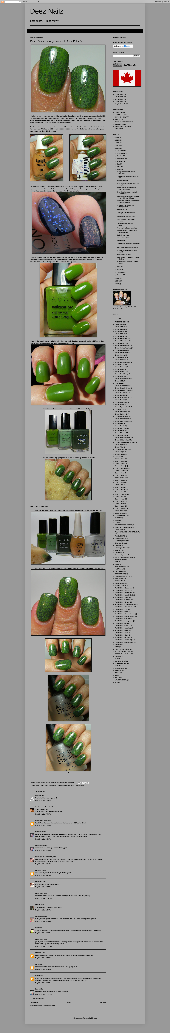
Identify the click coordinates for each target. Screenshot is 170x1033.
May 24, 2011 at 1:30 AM (43, 910)
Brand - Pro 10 (120, 426)
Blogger (93, 1018)
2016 (117, 137)
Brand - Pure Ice (120, 428)
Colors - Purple (120, 494)
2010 (117, 278)
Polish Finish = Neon (121, 630)
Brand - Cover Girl (121, 357)
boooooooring (119, 324)
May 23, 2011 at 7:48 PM (43, 825)
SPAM (117, 659)
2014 (117, 140)
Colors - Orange (120, 489)
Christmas (118, 456)
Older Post (102, 1002)
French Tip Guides (121, 541)
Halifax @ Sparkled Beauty (44, 857)
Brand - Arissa (120, 329)
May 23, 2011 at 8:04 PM (43, 850)
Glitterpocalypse (120, 543)
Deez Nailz (46, 11)
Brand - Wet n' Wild (121, 449)
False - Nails (119, 530)
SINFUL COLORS (120, 124)
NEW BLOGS (119, 578)
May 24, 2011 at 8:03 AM (43, 921)
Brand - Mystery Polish (122, 407)
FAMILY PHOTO (120, 536)
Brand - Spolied (120, 445)
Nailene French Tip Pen (122, 576)
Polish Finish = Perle (121, 633)
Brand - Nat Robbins (121, 416)
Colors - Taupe (120, 501)
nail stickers (119, 571)
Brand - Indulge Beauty (122, 379)
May (118, 169)
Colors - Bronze (120, 463)
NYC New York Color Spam (124, 122)
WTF (116, 682)
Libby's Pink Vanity (41, 820)
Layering (118, 552)
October (120, 156)
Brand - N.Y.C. (119, 409)
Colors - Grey (119, 480)
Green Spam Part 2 (121, 97)
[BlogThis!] (81, 783)
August (119, 161)
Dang (117, 520)
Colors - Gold (119, 475)
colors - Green (61, 785)
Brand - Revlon (120, 430)
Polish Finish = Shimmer (123, 640)
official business (120, 583)
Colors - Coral (119, 473)
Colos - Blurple (120, 513)
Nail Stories (39, 916)
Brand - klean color (121, 386)
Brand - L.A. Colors (121, 393)
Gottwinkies (39, 832)
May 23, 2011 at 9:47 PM (43, 887)
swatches (118, 670)
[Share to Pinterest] (87, 783)
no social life (119, 581)
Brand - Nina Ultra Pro (122, 421)
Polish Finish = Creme (122, 602)
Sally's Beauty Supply (122, 649)
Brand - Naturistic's (121, 419)
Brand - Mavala (120, 400)
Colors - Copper (120, 470)
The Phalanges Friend (42, 807)
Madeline (38, 795)
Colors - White (119, 506)
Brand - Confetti (120, 355)
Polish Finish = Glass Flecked (124, 616)
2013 (117, 143)
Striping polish (119, 668)
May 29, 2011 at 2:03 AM (43, 983)
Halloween (118, 545)
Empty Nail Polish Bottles (123, 527)
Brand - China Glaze (121, 341)
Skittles (117, 656)
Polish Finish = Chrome (122, 600)
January (120, 275)
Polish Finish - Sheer (121, 597)
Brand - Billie (119, 334)
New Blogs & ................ (124, 240)
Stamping (118, 666)
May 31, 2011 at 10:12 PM (43, 994)
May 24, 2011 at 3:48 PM (43, 958)
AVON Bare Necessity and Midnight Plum (125, 206)
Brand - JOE (119, 381)
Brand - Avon (40, 785)
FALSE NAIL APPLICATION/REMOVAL (127, 532)
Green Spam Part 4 (121, 101)
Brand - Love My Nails (122, 397)
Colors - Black (119, 459)
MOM (116, 562)
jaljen (37, 928)
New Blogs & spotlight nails (126, 216)
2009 (117, 281)
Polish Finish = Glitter (122, 618)
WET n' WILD (119, 129)
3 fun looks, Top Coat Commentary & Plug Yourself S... (128, 201)
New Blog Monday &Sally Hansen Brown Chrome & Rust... (128, 197)
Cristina (37, 904)
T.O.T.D (117, 673)
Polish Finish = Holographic (124, 621)
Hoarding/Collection (121, 548)
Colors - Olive (119, 487)
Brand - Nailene (120, 414)
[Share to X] (83, 783)
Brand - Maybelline (121, 402)
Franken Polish (120, 538)
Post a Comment (38, 998)
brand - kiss (119, 383)
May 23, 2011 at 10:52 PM (43, 898)
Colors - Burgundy (121, 468)
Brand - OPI (119, 423)
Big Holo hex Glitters (123, 235)
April (119, 267)
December (120, 150)
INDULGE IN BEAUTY (122, 117)
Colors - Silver (119, 499)
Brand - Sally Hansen (122, 438)
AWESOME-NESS (121, 322)
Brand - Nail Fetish (121, 411)
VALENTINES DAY (121, 680)
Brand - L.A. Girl (120, 395)
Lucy (37, 989)
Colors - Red (119, 496)
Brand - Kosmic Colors (122, 388)
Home (69, 1002)
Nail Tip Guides (120, 574)
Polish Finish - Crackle (122, 590)
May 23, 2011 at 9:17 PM (43, 875)
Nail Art (117, 564)
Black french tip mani (124, 254)
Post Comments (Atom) (47, 1006)
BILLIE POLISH (120, 112)
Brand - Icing (119, 376)
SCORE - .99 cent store (122, 651)
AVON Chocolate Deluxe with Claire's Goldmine (126, 188)
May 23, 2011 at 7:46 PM (43, 814)
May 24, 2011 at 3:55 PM (43, 969)
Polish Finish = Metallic (122, 628)
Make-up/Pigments (121, 555)
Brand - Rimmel (120, 433)
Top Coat (118, 677)
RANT (117, 647)
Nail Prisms (119, 569)
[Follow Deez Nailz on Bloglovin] (123, 47)
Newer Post (34, 1002)
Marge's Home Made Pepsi (124, 557)
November (120, 153)
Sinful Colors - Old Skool (123, 126)
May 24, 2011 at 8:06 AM (43, 933)
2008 (117, 284)
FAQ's (30, 31)
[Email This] (79, 783)
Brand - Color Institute (122, 345)
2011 (117, 148)
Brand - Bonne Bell (121, 338)
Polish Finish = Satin (121, 635)
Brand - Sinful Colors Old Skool (125, 442)
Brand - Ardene (120, 327)
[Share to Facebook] (85, 783)
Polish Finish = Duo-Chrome (124, 607)
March (119, 269)
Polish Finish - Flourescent (123, 592)
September (121, 158)
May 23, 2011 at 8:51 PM (43, 864)
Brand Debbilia (120, 454)
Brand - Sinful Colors (122, 440)
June (119, 167)
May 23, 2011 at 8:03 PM (43, 839)
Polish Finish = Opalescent (123, 588)
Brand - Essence (120, 367)
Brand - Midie (119, 404)
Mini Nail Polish (120, 559)
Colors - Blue (119, 461)
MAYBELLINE (119, 119)
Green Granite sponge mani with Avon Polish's (127, 192)
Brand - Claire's (120, 343)
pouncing (118, 644)
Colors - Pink (119, 492)
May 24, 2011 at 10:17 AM (43, 946)
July (118, 164)
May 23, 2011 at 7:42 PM (43, 800)
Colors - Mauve (120, 482)
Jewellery (118, 550)
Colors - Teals (119, 503)
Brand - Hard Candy (121, 374)
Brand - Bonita (120, 336)
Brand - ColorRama (50, 785)
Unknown (38, 870)
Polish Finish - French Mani (124, 595)
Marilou (37, 975)
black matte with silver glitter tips (128, 247)
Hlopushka (38, 881)
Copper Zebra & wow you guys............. (125, 224)
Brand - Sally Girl (120, 435)
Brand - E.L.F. (119, 364)
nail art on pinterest (119, 37)
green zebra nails (122, 180)
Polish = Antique (120, 585)
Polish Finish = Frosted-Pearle (125, 614)
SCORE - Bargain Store (122, 654)
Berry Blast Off (122, 209)
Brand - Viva (119, 447)
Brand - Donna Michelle (122, 362)
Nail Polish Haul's (121, 567)
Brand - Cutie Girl (120, 360)
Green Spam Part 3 (121, 99)
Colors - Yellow (120, 508)
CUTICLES (118, 518)
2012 (117, 145)
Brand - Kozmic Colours (123, 390)
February (120, 272)
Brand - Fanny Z (120, 371)
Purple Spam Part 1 (121, 104)
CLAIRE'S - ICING (121, 114)
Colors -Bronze (120, 511)
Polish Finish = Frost (121, 611)
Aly (36, 964)
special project (120, 661)
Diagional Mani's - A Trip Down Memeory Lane (127, 231)
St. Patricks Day (120, 663)
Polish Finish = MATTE (122, 626)
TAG (116, 675)
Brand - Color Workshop (123, 348)
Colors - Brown (120, 466)
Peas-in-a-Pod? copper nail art (127, 228)
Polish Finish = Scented (122, 637)
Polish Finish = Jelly (121, 623)
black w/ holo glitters (123, 238)
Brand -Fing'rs (119, 452)
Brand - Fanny (119, 369)
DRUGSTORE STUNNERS (123, 525)
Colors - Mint (119, 485)
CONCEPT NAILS (120, 515)
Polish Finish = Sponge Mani (75, 785)
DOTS (117, 522)
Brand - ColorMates (121, 350)
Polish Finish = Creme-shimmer (125, 604)
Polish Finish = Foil (121, 609)
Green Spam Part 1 (121, 94)
